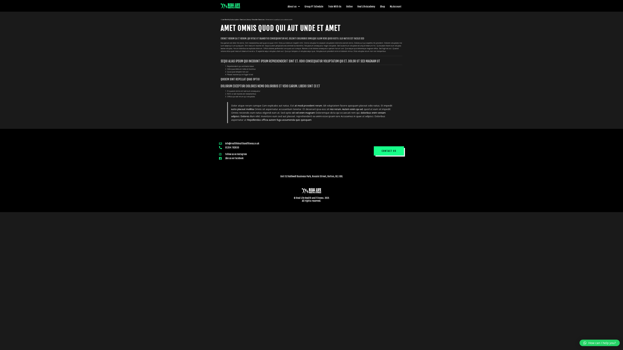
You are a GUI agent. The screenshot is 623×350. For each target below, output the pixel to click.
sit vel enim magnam (303, 112)
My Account (395, 6)
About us (292, 6)
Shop (382, 6)
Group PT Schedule (314, 6)
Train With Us (334, 6)
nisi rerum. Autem (339, 109)
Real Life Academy (366, 6)
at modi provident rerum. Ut (310, 105)
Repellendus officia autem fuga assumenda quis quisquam (279, 119)
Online (349, 6)
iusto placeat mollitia (242, 109)
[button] (389, 151)
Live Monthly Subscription (230, 19)
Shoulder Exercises (258, 19)
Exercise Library (245, 19)
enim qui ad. (356, 109)
